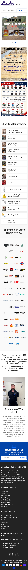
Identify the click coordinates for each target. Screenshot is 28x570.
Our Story (4, 520)
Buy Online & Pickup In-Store (9, 517)
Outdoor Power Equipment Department (15, 157)
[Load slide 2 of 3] (14, 43)
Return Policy (5, 526)
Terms (25, 560)
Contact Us (4, 522)
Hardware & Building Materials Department (14, 202)
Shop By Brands (5, 495)
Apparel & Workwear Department (14, 150)
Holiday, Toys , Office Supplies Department (14, 215)
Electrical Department (14, 189)
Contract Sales (5, 502)
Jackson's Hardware (16, 562)
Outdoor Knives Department (12, 221)
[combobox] (14, 10)
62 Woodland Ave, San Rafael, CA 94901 (12, 539)
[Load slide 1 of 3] (12, 43)
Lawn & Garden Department (12, 170)
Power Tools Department (11, 137)
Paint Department (13, 176)
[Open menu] (25, 4)
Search (22, 10)
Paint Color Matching (7, 504)
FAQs (2, 524)
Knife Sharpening (6, 500)
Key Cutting (4, 498)
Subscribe (21, 458)
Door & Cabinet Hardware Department (14, 144)
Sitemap (6, 562)
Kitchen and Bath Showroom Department (15, 131)
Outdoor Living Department (12, 163)
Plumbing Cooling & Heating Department (14, 195)
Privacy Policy (17, 560)
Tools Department (13, 183)
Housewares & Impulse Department (15, 208)
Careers (3, 528)
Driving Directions (6, 515)
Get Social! (4, 506)
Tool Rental (4, 491)
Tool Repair (4, 493)
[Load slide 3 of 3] (16, 43)
